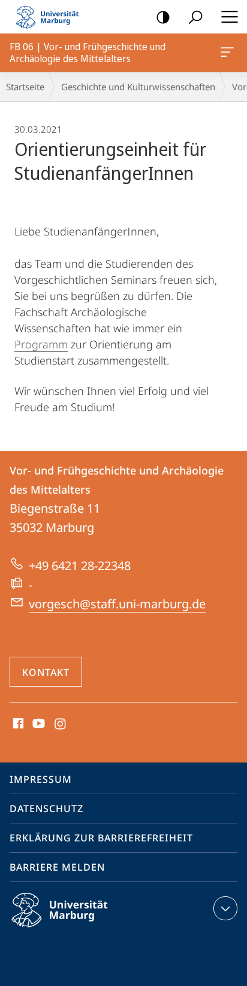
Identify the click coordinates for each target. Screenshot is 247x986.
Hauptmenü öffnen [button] (229, 16)
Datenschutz (46, 808)
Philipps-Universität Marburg (80, 929)
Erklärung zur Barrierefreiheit (101, 837)
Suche (195, 16)
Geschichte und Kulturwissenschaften (138, 87)
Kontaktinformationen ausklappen (225, 908)
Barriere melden (57, 867)
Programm (41, 344)
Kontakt (46, 672)
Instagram (60, 724)
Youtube (37, 724)
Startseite (25, 87)
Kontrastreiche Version (163, 16)
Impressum (41, 779)
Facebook (17, 724)
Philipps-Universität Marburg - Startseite (51, 16)
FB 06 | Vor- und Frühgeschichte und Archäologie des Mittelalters (229, 52)
